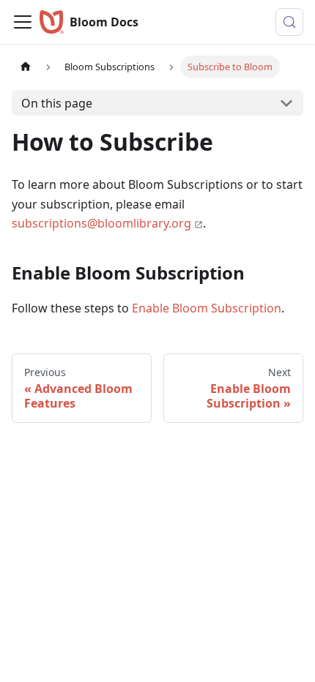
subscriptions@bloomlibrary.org (101, 223)
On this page (56, 103)
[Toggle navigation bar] (23, 22)
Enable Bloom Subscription (206, 308)
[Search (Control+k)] (289, 22)
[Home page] (26, 67)
